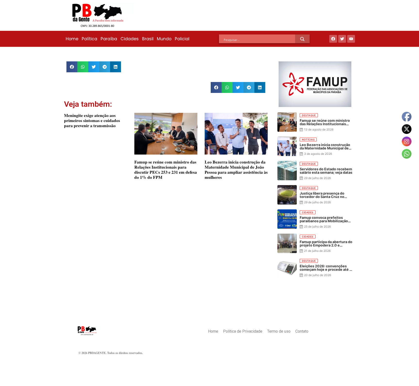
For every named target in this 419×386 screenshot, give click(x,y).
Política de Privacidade (242, 331)
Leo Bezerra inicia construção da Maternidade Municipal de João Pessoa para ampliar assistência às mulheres (236, 169)
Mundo (164, 39)
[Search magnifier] (302, 39)
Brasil (147, 39)
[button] (71, 66)
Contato (301, 331)
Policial (182, 39)
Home (72, 39)
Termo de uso (278, 331)
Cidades (130, 39)
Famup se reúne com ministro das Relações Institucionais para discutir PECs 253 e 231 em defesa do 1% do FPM (165, 169)
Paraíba (109, 39)
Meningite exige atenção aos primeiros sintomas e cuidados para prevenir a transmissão (92, 120)
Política (89, 39)
